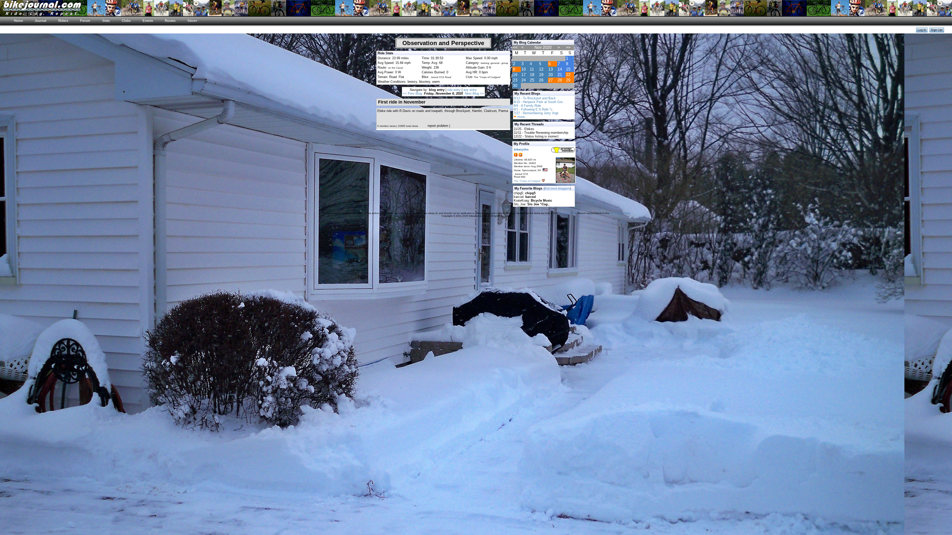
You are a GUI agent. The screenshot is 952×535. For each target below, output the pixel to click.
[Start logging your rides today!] (936, 31)
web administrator (620, 213)
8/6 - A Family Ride (527, 105)
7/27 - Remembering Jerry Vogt (536, 113)
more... (522, 117)
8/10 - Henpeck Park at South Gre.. (539, 102)
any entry (470, 90)
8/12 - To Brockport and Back (535, 98)
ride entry (454, 90)
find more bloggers (557, 188)
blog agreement (567, 213)
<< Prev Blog (412, 93)
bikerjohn (521, 149)
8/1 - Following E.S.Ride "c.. (534, 109)
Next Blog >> (474, 93)
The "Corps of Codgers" (527, 181)
